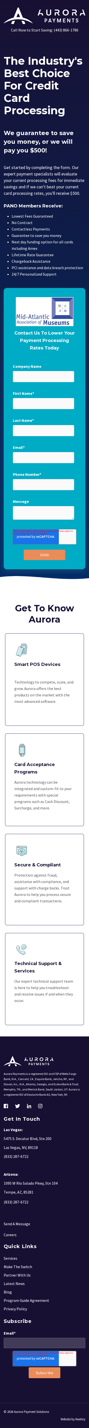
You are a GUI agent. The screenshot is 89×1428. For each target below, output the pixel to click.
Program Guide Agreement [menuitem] (26, 1300)
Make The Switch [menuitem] (18, 1266)
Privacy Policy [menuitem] (15, 1308)
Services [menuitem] (10, 1258)
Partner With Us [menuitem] (17, 1275)
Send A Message (17, 1223)
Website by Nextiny (73, 1419)
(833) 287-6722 (16, 1202)
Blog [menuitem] (8, 1291)
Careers (10, 1234)
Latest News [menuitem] (14, 1283)
